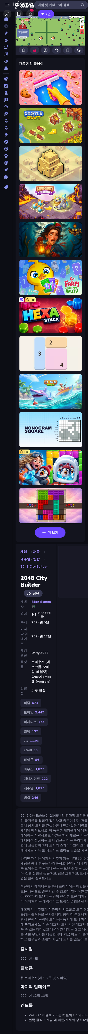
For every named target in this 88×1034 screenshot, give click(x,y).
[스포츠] (6, 113)
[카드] (6, 162)
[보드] (6, 92)
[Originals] (6, 54)
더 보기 (53, 532)
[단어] (6, 85)
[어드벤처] (6, 141)
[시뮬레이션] (6, 120)
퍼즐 (36, 551)
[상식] (6, 99)
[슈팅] (6, 106)
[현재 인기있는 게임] (6, 40)
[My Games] (19, 14)
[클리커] (6, 169)
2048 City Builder (34, 566)
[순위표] (6, 68)
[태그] (6, 187)
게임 (23, 551)
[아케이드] (6, 127)
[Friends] (7, 14)
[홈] (6, 19)
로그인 (46, 14)
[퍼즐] (6, 176)
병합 (36, 559)
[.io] (6, 78)
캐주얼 (25, 559)
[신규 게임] (6, 33)
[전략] (6, 155)
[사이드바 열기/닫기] (7, 5)
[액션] (6, 134)
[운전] (6, 148)
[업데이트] (6, 47)
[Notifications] (30, 14)
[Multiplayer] (6, 61)
